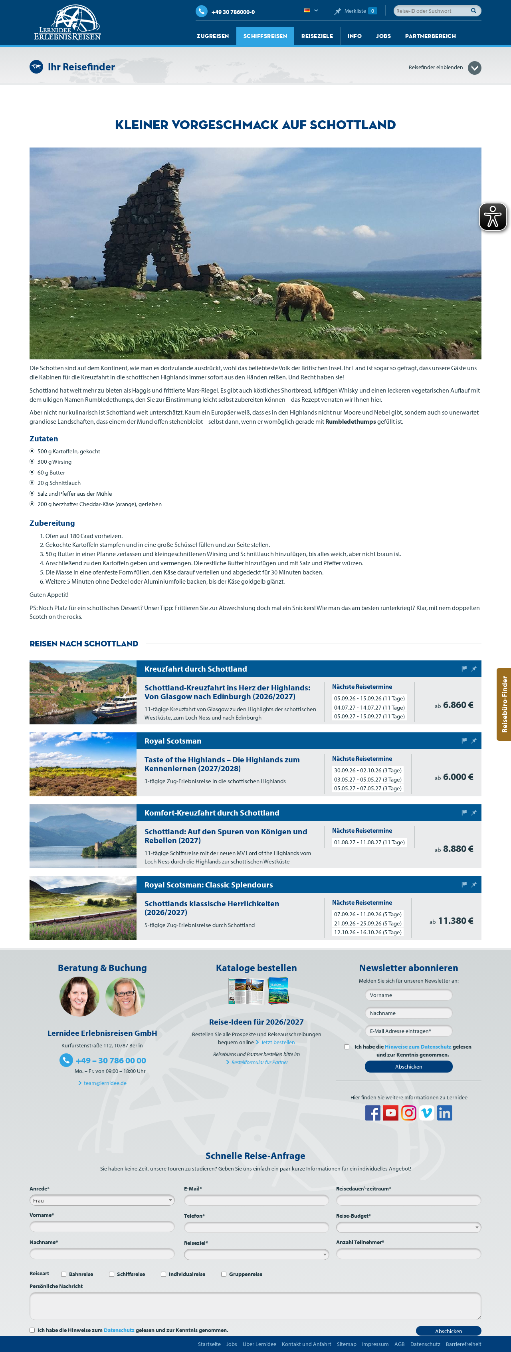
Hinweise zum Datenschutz (418, 1046)
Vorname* (42, 1214)
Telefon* (194, 1215)
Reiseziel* (196, 1242)
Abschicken (408, 1066)
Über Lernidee (259, 1344)
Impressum (375, 1344)
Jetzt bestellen (278, 1042)
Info (355, 36)
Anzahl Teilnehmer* (360, 1242)
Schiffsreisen (265, 36)
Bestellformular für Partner (260, 1062)
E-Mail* (193, 1188)
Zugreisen (213, 36)
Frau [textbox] (38, 1200)
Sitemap (347, 1344)
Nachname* (44, 1242)
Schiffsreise (131, 1274)
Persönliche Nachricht (56, 1286)
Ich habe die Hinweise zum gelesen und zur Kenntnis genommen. (133, 1330)
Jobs (383, 36)
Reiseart (39, 1273)
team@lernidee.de (105, 1083)
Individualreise (187, 1274)
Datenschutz (119, 1330)
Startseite (209, 1344)
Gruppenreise (245, 1274)
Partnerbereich (430, 36)
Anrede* (40, 1188)
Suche (476, 10)
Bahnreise (81, 1274)
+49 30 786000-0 (233, 12)
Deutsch (311, 11)
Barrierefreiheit (463, 1344)
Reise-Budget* (353, 1215)
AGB (399, 1344)
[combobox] (102, 1200)
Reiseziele (317, 36)
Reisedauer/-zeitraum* (363, 1188)
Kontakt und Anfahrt (306, 1344)
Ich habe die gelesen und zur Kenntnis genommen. (413, 1050)
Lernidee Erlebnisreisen (67, 22)
